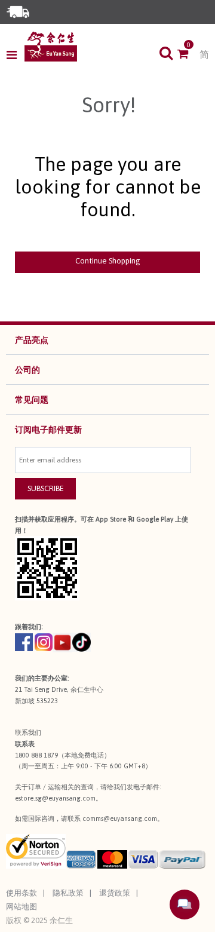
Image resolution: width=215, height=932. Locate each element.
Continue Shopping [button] (107, 260)
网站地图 (21, 906)
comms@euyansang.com (119, 818)
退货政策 (114, 892)
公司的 (27, 370)
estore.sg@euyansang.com (55, 798)
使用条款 (21, 892)
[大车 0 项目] (188, 55)
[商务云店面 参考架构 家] (50, 47)
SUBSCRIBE (45, 488)
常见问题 (31, 399)
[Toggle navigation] (15, 55)
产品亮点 (31, 340)
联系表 (25, 743)
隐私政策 (68, 892)
